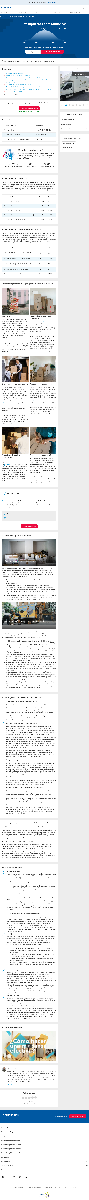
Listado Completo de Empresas (11, 1149)
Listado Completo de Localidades (12, 1153)
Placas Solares (56, 12)
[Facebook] (8, 1177)
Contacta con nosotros (8, 1173)
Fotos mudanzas (67, 147)
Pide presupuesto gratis (52, 51)
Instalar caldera (22, 12)
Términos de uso (18, 1188)
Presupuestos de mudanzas (14, 73)
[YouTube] (20, 1177)
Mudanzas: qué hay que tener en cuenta (18, 84)
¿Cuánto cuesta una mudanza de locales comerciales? (23, 78)
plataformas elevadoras (37, 401)
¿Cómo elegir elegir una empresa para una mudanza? (23, 87)
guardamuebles (9, 465)
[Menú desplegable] (87, 8)
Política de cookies (50, 1188)
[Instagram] (3, 1177)
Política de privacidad (34, 1188)
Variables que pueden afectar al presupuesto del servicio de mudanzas (28, 80)
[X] (14, 1177)
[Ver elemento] (66, 105)
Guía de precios (11, 16)
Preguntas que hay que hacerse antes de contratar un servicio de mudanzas (29, 89)
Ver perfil (10, 1084)
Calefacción (4, 12)
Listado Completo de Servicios (11, 1145)
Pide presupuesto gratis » (81, 74)
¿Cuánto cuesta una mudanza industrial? (18, 75)
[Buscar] (83, 8)
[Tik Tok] (26, 1177)
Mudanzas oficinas (67, 129)
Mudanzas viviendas (67, 119)
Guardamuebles (66, 124)
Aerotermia (38, 12)
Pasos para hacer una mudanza (15, 91)
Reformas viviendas (75, 12)
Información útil (10, 82)
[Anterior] (61, 105)
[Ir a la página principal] (6, 8)
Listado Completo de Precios (10, 1140)
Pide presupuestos (29, 526)
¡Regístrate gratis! (52, 2)
